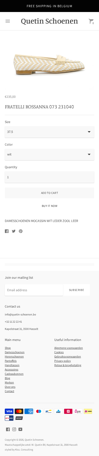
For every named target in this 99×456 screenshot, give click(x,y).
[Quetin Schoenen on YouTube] (20, 429)
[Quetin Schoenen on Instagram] (14, 429)
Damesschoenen (15, 352)
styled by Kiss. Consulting (19, 449)
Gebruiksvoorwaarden (67, 356)
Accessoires (11, 369)
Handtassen (12, 365)
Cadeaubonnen (14, 374)
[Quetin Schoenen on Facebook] (8, 429)
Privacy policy (62, 361)
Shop (8, 348)
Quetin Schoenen (34, 439)
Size (7, 122)
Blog (7, 378)
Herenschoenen (14, 356)
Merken (9, 382)
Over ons (10, 386)
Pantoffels (11, 361)
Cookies (59, 352)
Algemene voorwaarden (68, 348)
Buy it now (49, 206)
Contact (9, 391)
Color (9, 144)
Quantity (11, 167)
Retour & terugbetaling (67, 365)
